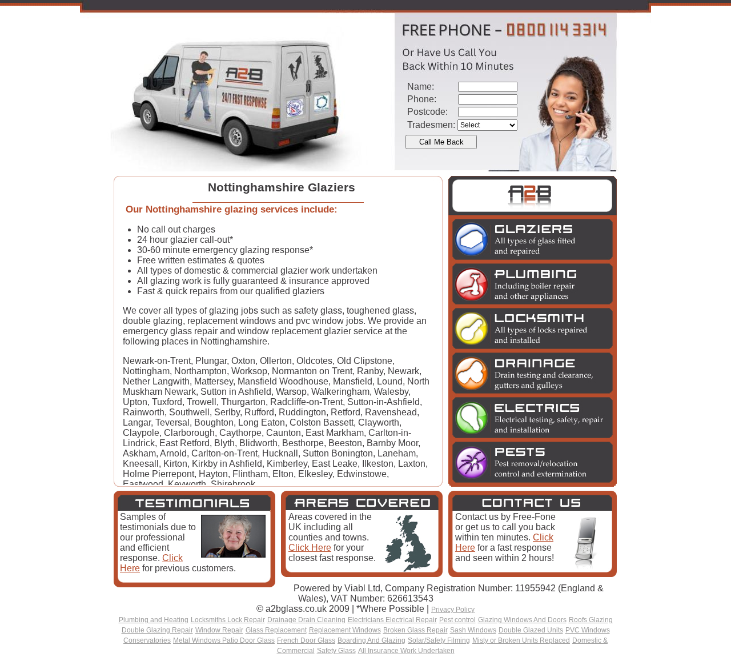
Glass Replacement (276, 630)
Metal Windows (197, 640)
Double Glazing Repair (157, 630)
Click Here (309, 547)
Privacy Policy (453, 610)
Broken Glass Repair (415, 630)
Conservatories (147, 640)
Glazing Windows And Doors (522, 620)
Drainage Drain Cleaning (306, 620)
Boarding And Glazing (371, 640)
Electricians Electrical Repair (392, 620)
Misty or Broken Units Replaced (521, 640)
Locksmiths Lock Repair (228, 620)
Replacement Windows (345, 630)
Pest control (457, 620)
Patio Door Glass (248, 640)
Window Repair (219, 630)
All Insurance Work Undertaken (406, 651)
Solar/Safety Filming (439, 640)
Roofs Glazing (591, 620)
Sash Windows (473, 630)
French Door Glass (306, 640)
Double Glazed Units (531, 630)
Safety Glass (336, 651)
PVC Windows (587, 630)
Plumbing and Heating (153, 620)
